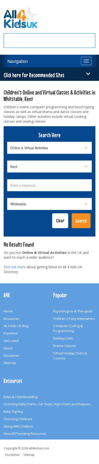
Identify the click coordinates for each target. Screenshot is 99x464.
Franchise (11, 333)
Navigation (17, 61)
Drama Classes (64, 346)
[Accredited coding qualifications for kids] (49, 37)
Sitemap (10, 363)
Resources (11, 318)
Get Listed (11, 341)
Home (8, 311)
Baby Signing (13, 411)
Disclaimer (11, 355)
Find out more (15, 267)
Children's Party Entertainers (74, 318)
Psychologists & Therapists (73, 311)
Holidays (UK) (63, 338)
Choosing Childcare (18, 419)
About (8, 348)
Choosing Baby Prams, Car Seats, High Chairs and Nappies (47, 404)
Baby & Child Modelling (20, 397)
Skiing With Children (18, 426)
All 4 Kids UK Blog (16, 326)
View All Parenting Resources (25, 433)
